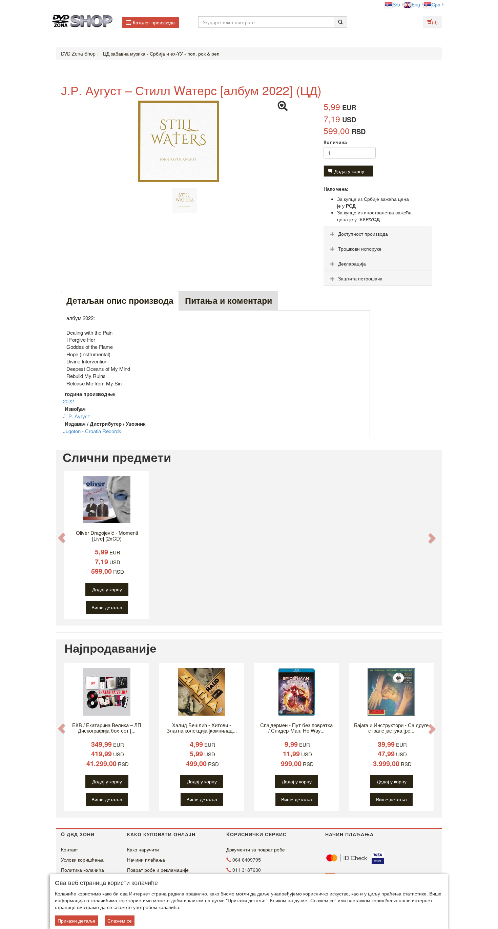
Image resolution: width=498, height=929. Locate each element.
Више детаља (106, 607)
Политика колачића (82, 869)
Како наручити (143, 849)
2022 (68, 401)
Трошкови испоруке (359, 248)
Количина (335, 142)
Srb (396, 4)
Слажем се (119, 920)
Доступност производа (363, 233)
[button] (61, 537)
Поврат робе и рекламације (158, 869)
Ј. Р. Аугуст (76, 416)
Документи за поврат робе (255, 849)
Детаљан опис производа (119, 300)
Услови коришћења (82, 859)
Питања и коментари (228, 300)
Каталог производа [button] (154, 22)
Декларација (352, 263)
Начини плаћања (146, 859)
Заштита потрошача (360, 278)
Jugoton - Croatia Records (92, 431)
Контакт (69, 849)
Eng (416, 4)
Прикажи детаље (77, 920)
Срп (436, 4)
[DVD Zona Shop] (80, 22)
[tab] (378, 233)
